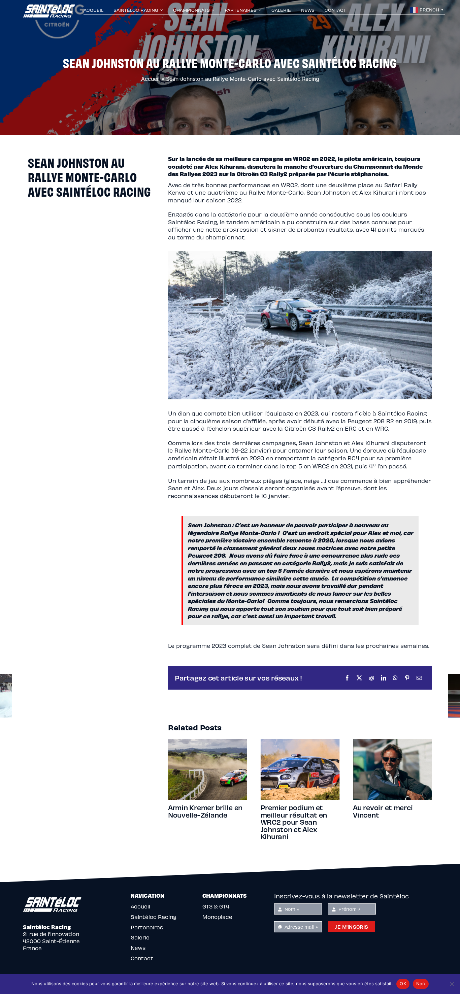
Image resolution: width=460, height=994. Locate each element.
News (138, 948)
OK (403, 983)
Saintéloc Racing (153, 917)
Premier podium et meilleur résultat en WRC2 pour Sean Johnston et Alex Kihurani (201, 821)
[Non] (451, 984)
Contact (142, 958)
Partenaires (147, 927)
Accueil (150, 78)
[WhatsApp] (395, 677)
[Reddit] (371, 677)
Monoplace (217, 917)
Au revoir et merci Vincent (290, 811)
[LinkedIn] (383, 677)
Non (420, 983)
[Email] (419, 677)
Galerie (140, 937)
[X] (359, 677)
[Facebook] (347, 677)
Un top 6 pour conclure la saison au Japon (391, 811)
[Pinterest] (407, 677)
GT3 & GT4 (215, 906)
